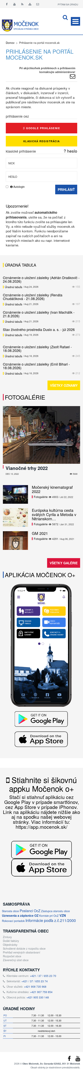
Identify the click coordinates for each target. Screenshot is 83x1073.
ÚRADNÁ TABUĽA (20, 265)
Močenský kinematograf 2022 (52, 489)
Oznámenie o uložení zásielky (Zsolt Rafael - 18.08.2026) (37, 348)
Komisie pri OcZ (49, 916)
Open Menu (75, 21)
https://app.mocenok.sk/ (41, 826)
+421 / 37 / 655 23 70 (43, 976)
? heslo (70, 151)
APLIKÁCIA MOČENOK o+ (40, 575)
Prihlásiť (66, 189)
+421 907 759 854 (41, 992)
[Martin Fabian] (72, 77)
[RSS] (22, 4)
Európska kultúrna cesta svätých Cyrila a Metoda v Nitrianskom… (54, 514)
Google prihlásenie (42, 128)
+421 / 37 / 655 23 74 (34, 981)
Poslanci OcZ (30, 910)
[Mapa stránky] (30, 4)
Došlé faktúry (11, 941)
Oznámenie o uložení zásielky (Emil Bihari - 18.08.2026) (36, 366)
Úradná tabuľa (13, 287)
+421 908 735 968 (35, 986)
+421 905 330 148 (37, 997)
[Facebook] (7, 4)
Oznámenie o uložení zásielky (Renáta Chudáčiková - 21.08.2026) (32, 296)
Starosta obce (10, 911)
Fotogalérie (25, 397)
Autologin (19, 187)
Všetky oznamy (64, 385)
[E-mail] (38, 4)
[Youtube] (14, 4)
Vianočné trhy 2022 (27, 468)
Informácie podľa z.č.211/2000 (50, 920)
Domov (10, 43)
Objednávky (10, 945)
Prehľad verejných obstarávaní (21, 952)
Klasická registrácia (41, 141)
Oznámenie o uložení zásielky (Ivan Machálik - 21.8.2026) (39, 314)
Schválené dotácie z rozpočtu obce (24, 948)
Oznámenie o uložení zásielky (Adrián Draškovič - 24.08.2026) (41, 279)
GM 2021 (40, 533)
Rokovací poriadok (13, 921)
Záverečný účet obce (16, 960)
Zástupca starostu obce (55, 911)
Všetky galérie (64, 563)
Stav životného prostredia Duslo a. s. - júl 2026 (39, 329)
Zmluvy (7, 937)
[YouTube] (77, 1059)
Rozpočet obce (12, 956)
